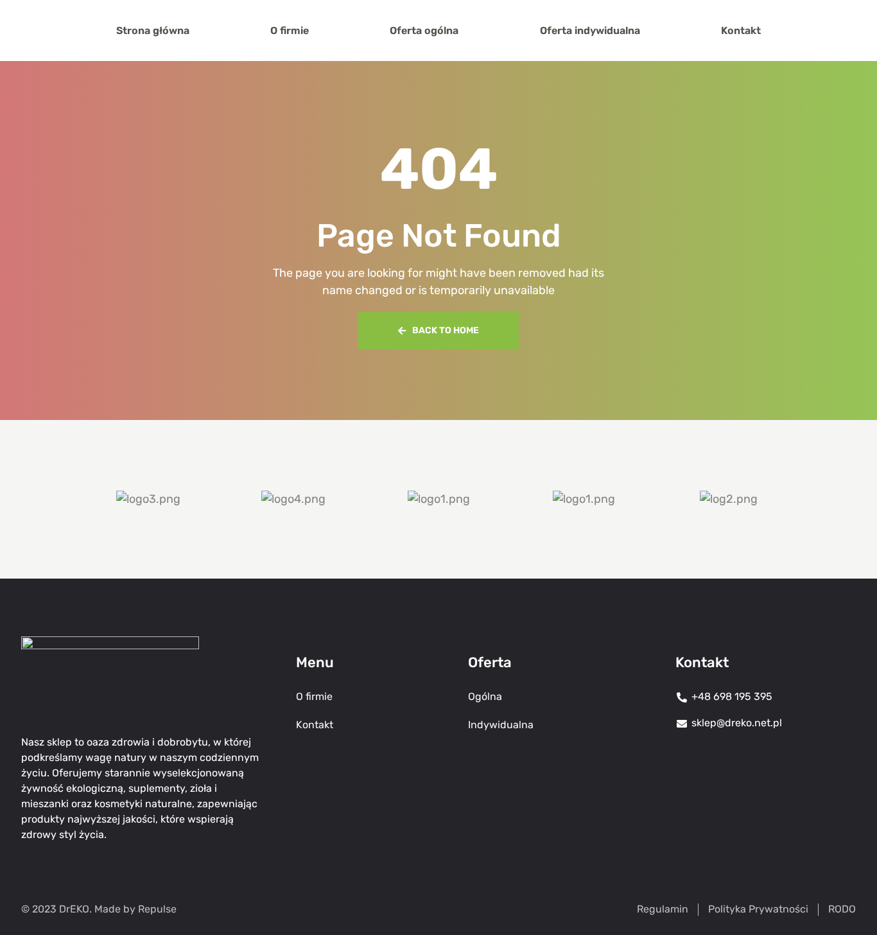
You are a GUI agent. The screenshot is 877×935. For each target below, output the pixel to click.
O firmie (289, 30)
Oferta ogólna (424, 30)
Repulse (157, 909)
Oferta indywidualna (590, 30)
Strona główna (152, 30)
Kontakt (741, 30)
